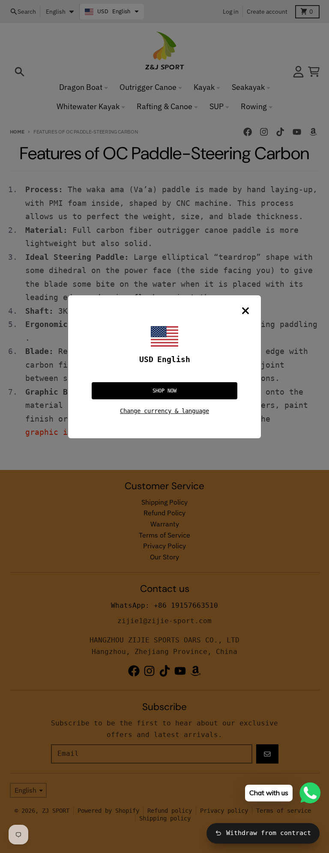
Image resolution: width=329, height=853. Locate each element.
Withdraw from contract (268, 833)
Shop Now (164, 391)
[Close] (245, 310)
